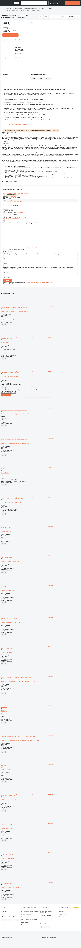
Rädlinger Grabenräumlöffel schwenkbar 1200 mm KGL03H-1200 (20, 740)
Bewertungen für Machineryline (29, 919)
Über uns (4, 911)
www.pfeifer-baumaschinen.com (11, 218)
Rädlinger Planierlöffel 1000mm (10, 561)
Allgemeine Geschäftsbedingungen (30, 911)
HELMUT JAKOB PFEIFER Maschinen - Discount (15, 193)
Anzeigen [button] (14, 212)
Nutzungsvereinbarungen (46, 282)
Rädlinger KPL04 (6, 532)
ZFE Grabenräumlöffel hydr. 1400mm (12, 502)
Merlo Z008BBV (5, 342)
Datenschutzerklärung (26, 914)
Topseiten (23, 924)
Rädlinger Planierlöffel (7, 590)
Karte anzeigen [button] (31, 235)
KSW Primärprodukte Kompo (9, 376)
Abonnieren (6, 394)
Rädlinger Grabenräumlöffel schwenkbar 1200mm (15, 443)
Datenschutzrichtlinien (32, 282)
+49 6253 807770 (21, 212)
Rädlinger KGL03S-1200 (8, 858)
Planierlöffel (17, 40)
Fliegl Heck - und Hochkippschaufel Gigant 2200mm (16, 414)
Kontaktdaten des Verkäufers (9, 916)
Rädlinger (4, 711)
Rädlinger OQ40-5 (6, 770)
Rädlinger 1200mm (6, 652)
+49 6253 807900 (21, 217)
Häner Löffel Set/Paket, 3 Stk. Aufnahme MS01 (15, 311)
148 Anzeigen (13, 196)
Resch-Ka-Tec (5, 473)
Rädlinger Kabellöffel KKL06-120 (10, 622)
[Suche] (22, 3)
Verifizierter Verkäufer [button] (11, 194)
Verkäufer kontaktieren (10, 35)
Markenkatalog (24, 922)
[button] (41, 16)
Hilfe (3, 914)
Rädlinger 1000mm (6, 828)
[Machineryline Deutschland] (6, 3)
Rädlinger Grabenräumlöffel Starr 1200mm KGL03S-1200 (18, 681)
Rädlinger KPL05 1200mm (8, 799)
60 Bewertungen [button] (18, 201)
